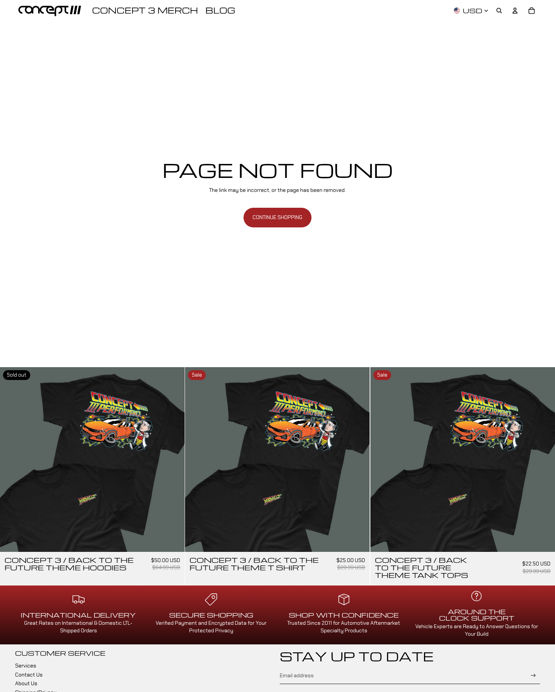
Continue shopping (277, 217)
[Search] (499, 10)
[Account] (515, 10)
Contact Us (29, 674)
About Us (26, 683)
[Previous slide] (11, 459)
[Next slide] (173, 459)
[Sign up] (533, 675)
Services (25, 665)
